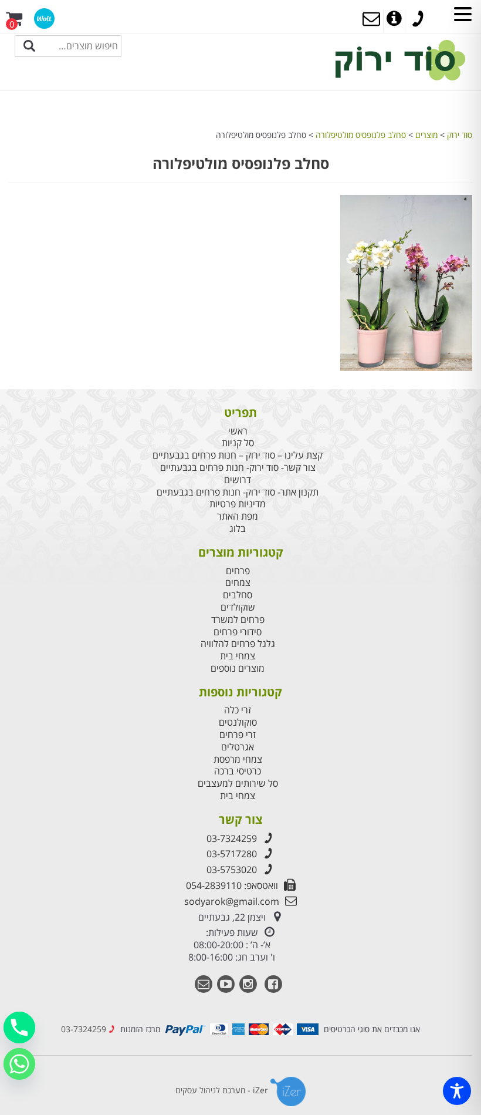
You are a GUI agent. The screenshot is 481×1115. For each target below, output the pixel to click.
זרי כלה (237, 710)
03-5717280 (231, 853)
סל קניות (238, 443)
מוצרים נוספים (238, 668)
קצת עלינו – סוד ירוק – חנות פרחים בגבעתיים (238, 455)
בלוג (237, 529)
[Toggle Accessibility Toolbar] (457, 1091)
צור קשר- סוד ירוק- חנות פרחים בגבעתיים (238, 468)
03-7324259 (231, 838)
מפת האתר (237, 516)
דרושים (237, 480)
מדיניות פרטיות (237, 504)
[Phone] (19, 1027)
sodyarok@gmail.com (231, 901)
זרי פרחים (237, 735)
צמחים (237, 583)
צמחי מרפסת (238, 759)
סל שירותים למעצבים (238, 783)
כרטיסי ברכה (237, 771)
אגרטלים (237, 747)
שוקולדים (238, 607)
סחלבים (237, 595)
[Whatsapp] (19, 1064)
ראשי (238, 431)
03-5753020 (231, 869)
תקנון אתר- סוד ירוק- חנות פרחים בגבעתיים (238, 492)
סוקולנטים (238, 722)
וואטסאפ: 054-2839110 (232, 885)
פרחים (238, 571)
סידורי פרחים (238, 632)
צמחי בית (237, 656)
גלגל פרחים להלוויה (238, 644)
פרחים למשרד (238, 620)
